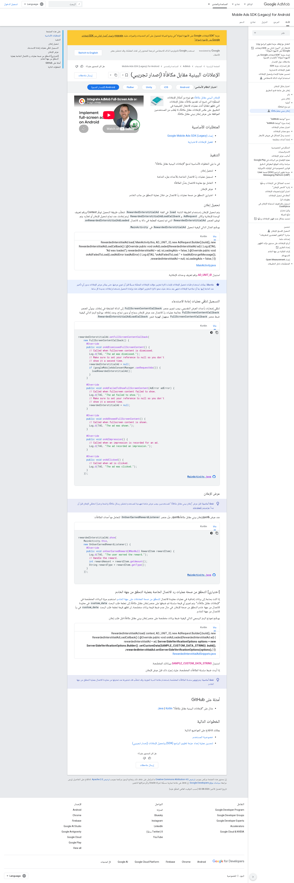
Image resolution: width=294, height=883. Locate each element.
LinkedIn (158, 826)
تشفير (195, 679)
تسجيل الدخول (11, 4)
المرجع (276, 22)
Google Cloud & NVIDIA (232, 831)
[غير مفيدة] (76, 66)
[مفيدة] (81, 66)
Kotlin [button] (203, 236)
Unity (149, 87)
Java (160, 708)
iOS (166, 87)
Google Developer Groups (230, 815)
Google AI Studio (72, 826)
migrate (119, 35)
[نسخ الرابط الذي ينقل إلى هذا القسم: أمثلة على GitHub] (188, 700)
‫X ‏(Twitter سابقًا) (154, 831)
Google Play (75, 842)
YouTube (158, 837)
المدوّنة (160, 809)
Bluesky (158, 815)
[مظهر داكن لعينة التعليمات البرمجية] (211, 332)
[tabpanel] (147, 408)
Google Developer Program (229, 809)
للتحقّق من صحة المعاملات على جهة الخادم (138, 599)
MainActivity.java (206, 265)
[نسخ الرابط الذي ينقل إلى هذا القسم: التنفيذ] (206, 155)
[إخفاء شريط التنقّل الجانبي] (253, 876)
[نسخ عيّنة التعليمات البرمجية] (217, 332)
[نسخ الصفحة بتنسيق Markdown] (116, 75)
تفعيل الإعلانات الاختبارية (200, 141)
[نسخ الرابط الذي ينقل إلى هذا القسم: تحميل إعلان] (200, 205)
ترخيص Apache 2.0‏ (101, 779)
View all (77, 848)
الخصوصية (231, 875)
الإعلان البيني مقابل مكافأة (207, 97)
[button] (272, 94)
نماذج (237, 4)
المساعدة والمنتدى (220, 4)
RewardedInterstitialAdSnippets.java (194, 653)
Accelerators (237, 826)
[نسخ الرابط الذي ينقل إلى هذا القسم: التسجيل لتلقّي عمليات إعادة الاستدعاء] (168, 301)
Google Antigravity (71, 831)
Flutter (130, 87)
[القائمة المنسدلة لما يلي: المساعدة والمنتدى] (208, 4)
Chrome (77, 815)
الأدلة (287, 22)
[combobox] (65, 4)
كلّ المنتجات (106, 861)
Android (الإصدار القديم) (103, 87)
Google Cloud (74, 837)
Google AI (123, 861)
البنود (242, 875)
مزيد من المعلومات (201, 507)
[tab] (215, 236)
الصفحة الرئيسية (213, 66)
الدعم (242, 22)
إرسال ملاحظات (85, 75)
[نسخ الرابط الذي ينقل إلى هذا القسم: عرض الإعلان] (200, 494)
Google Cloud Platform (147, 861)
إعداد (190, 135)
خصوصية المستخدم (203, 737)
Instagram (157, 820)
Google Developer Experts (230, 820)
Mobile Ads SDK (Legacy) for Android (261, 15)
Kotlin (169, 708)
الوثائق (250, 4)
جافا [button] (215, 236)
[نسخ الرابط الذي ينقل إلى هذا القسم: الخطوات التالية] (193, 722)
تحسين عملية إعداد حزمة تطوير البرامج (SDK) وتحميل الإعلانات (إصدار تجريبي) (172, 743)
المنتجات (198, 66)
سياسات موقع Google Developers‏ (205, 782)
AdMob (283, 4)
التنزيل (264, 22)
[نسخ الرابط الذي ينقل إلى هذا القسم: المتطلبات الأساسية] (188, 127)
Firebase (76, 820)
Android (184, 87)
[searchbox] (271, 33)
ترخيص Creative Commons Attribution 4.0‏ (175, 779)
